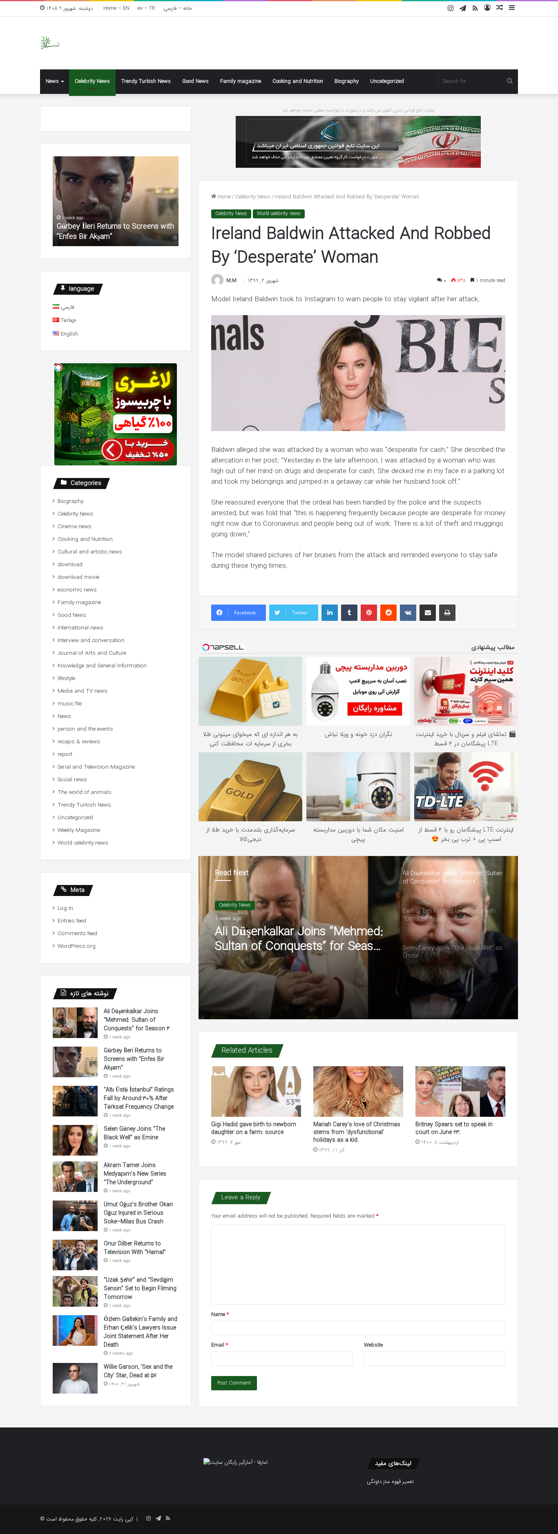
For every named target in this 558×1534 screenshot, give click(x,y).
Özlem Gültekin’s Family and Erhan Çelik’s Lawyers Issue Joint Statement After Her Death (140, 1332)
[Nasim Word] (50, 43)
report (65, 754)
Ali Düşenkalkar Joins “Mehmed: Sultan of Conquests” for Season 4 (137, 1020)
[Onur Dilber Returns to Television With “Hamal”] (75, 1255)
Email (219, 1345)
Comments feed (77, 933)
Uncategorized (387, 81)
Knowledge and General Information (102, 666)
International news (80, 628)
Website (373, 1345)
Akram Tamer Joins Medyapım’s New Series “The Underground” (135, 1174)
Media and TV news (82, 691)
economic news (77, 590)
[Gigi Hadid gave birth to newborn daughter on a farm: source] (256, 1091)
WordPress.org (77, 946)
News (52, 81)
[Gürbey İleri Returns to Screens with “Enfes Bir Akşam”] (75, 1062)
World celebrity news (279, 214)
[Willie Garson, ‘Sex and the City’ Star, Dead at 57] (75, 1378)
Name (220, 1314)
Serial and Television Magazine (96, 767)
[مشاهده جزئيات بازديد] (235, 1462)
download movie (78, 577)
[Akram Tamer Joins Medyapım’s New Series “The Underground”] (75, 1176)
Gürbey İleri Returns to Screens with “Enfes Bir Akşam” (298, 949)
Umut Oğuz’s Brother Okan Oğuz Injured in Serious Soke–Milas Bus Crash (138, 1213)
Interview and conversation (91, 640)
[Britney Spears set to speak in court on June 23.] (460, 1091)
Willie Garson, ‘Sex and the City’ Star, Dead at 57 (138, 1371)
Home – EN (116, 8)
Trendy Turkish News (146, 81)
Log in (65, 908)
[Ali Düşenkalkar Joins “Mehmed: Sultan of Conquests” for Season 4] (75, 1022)
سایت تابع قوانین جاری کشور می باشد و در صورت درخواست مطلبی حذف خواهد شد (358, 110)
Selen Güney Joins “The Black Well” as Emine (134, 1133)
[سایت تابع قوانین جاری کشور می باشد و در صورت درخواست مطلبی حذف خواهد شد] (358, 141)
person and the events (85, 729)
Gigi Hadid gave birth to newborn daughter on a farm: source (253, 1128)
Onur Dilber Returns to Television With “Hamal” (135, 1248)
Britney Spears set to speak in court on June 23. (454, 1128)
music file (70, 704)
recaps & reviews (79, 742)
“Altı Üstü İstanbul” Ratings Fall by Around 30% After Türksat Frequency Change (111, 226)
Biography (347, 81)
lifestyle (66, 678)
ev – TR (146, 8)
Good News (195, 81)
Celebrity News (92, 81)
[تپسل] (58, 367)
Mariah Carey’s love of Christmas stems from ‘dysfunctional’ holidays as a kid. (356, 1132)
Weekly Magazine (79, 830)
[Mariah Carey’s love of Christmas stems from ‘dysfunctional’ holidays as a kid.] (358, 1091)
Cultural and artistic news (90, 552)
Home (223, 197)
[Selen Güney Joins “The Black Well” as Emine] (75, 1140)
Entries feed (72, 921)
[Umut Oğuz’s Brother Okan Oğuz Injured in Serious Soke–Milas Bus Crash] (75, 1216)
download (70, 564)
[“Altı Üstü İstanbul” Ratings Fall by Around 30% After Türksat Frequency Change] (75, 1101)
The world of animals (85, 792)
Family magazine (240, 81)
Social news (72, 780)
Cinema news (75, 526)
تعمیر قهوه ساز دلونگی (390, 1481)
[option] (358, 937)
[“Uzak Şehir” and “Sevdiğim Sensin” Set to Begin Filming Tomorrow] (75, 1291)
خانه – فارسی (177, 8)
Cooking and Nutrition (297, 81)
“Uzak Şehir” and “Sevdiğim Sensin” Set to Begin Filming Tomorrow (140, 1289)
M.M (231, 281)
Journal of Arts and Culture (92, 653)
